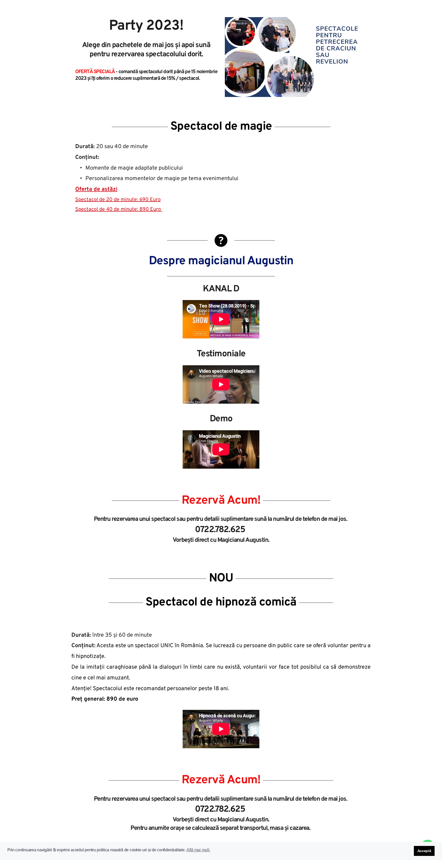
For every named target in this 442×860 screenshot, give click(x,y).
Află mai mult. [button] (198, 850)
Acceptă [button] (424, 851)
